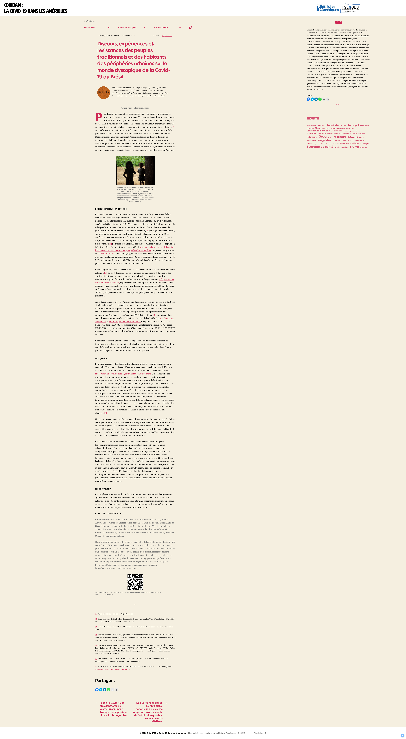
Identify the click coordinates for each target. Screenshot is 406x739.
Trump (354, 146)
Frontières (361, 133)
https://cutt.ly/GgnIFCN (104, 594)
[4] (110, 243)
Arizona (367, 125)
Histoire (341, 136)
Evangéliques (347, 133)
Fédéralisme (312, 137)
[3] (147, 230)
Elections (322, 133)
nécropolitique (106, 253)
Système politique (341, 147)
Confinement (337, 131)
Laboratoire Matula (123, 87)
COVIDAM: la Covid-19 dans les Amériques (166, 733)
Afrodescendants (311, 125)
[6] (154, 315)
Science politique (349, 143)
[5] (105, 272)
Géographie (327, 136)
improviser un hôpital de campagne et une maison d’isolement (123, 373)
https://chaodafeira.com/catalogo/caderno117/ (112, 669)
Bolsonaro (326, 128)
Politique (310, 144)
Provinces (329, 144)
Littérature (337, 141)
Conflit (346, 131)
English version (167, 36)
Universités (363, 147)
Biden (317, 128)
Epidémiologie (338, 133)
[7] (105, 413)
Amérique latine (105, 36)
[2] (173, 127)
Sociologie (364, 144)
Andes (344, 125)
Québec (336, 144)
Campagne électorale (338, 128)
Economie (311, 133)
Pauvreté (358, 141)
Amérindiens (334, 125)
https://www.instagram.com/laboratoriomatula (115, 568)
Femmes (354, 133)
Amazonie (321, 125)
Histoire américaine (355, 137)
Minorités (346, 141)
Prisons (323, 144)
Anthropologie (128, 36)
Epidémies (330, 133)
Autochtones (310, 128)
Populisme (317, 144)
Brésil (117, 36)
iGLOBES (241, 733)
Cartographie (350, 128)
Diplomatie (352, 131)
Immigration (311, 141)
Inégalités (324, 140)
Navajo (352, 141)
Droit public (359, 131)
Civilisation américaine (318, 130)
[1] (145, 114)
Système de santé (320, 146)
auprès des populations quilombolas (125, 321)
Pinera (365, 141)
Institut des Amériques (225, 733)
